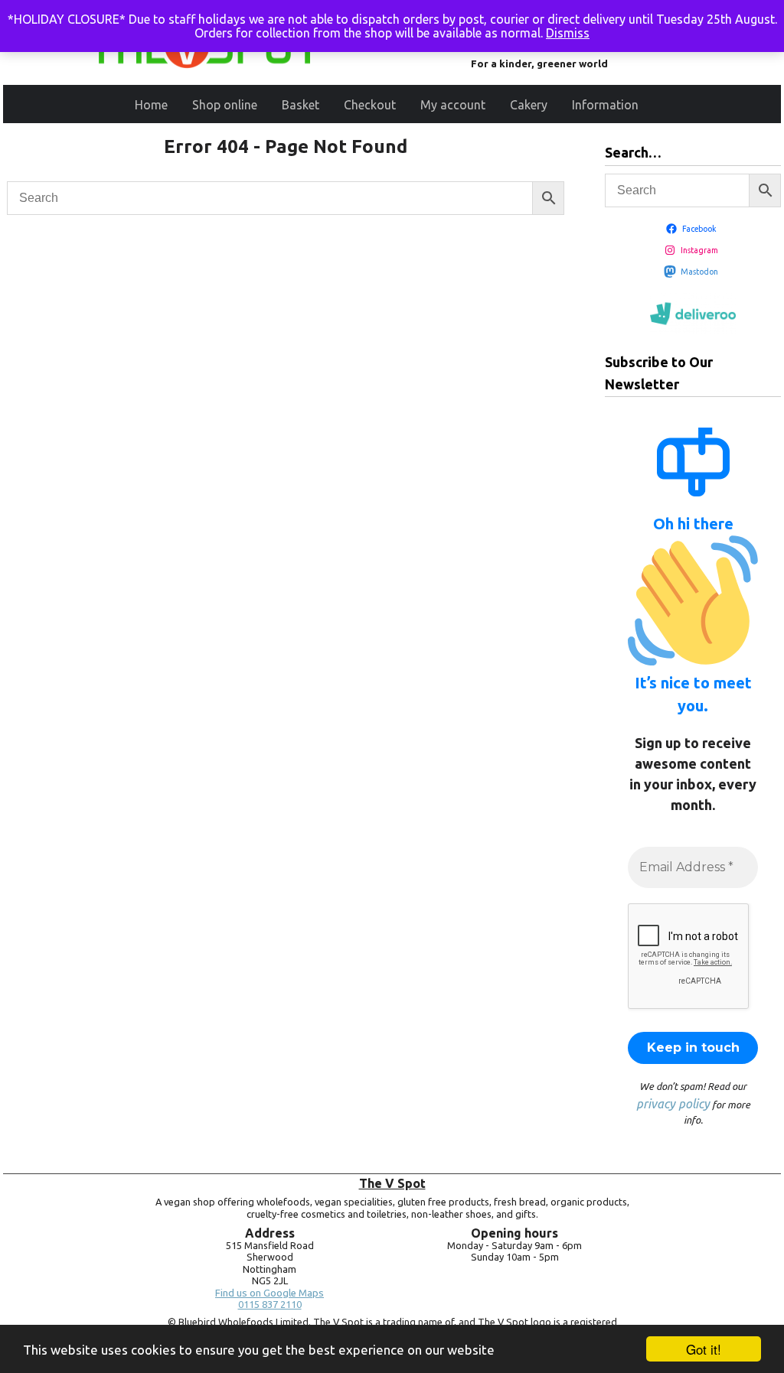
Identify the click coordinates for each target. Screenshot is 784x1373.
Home (151, 105)
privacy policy (673, 1104)
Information (605, 105)
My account (452, 105)
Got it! (703, 1348)
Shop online (224, 105)
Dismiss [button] (568, 33)
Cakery (528, 105)
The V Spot (392, 1183)
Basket (300, 105)
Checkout (370, 105)
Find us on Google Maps (269, 1293)
